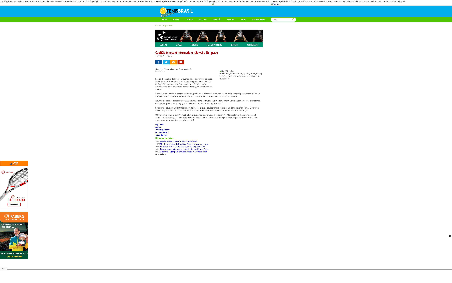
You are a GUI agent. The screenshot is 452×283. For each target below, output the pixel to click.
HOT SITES (203, 19)
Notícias (176, 19)
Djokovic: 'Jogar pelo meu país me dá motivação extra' (183, 151)
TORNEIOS (189, 19)
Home (164, 19)
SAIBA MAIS (231, 19)
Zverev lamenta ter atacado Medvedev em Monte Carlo (184, 149)
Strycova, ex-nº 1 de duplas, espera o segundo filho (182, 146)
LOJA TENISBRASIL (258, 19)
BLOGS (243, 19)
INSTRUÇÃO (217, 19)
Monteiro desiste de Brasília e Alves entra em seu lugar (184, 144)
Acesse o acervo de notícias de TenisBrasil (178, 141)
